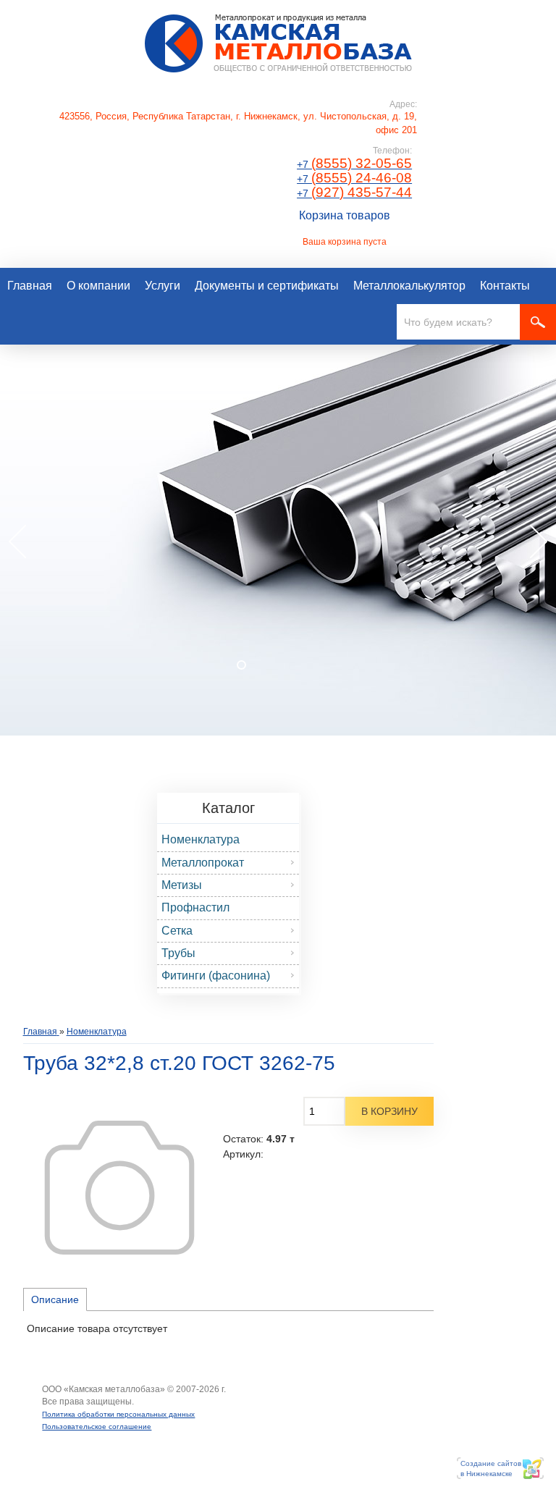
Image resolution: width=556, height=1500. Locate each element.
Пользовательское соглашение (96, 1427)
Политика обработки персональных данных (118, 1414)
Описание (55, 1299)
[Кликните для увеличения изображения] (119, 1187)
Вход (144, 1402)
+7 (354, 164)
